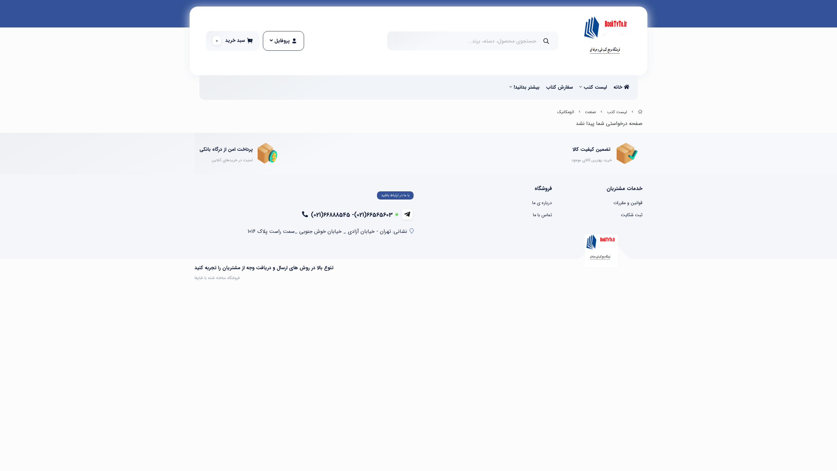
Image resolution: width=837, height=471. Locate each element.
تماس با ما (542, 214)
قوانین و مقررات (627, 202)
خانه (618, 87)
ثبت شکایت (631, 214)
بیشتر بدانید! (526, 87)
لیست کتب (595, 87)
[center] (546, 41)
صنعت (590, 112)
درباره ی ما (542, 202)
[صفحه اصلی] (640, 112)
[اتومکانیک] (601, 251)
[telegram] (407, 214)
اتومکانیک (565, 112)
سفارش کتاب (559, 87)
